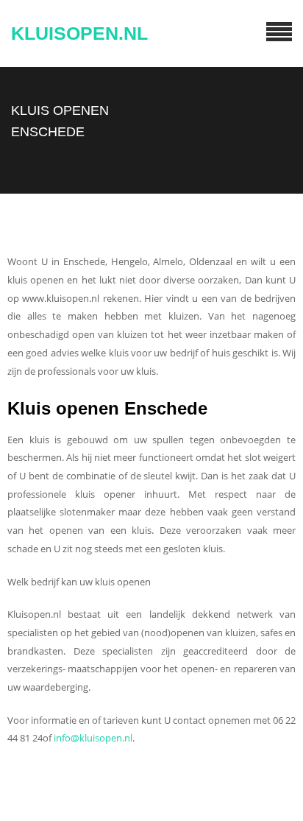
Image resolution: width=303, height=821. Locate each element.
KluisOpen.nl (79, 33)
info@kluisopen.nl (93, 737)
